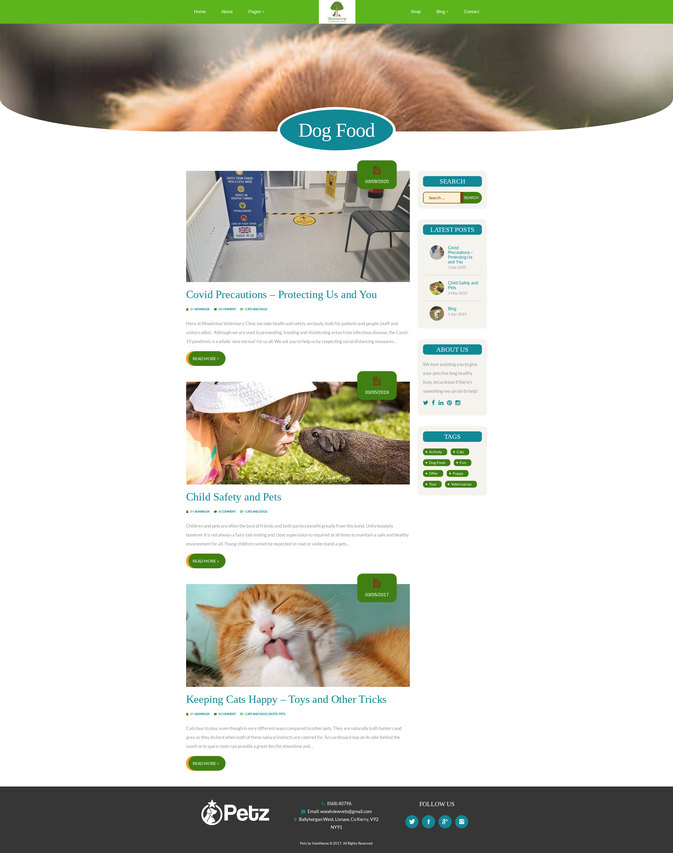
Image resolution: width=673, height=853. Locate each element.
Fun (463, 462)
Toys (432, 484)
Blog (440, 11)
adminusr (202, 309)
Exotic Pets (276, 714)
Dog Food (437, 462)
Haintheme (320, 843)
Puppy (458, 473)
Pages (254, 11)
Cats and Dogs (256, 309)
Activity (435, 452)
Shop (416, 11)
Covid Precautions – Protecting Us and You (281, 294)
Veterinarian (461, 484)
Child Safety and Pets (233, 497)
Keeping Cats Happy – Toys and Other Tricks (286, 699)
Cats (460, 452)
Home (200, 11)
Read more (204, 358)
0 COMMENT (227, 309)
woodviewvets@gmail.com (346, 811)
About (227, 11)
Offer (433, 473)
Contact (471, 11)
